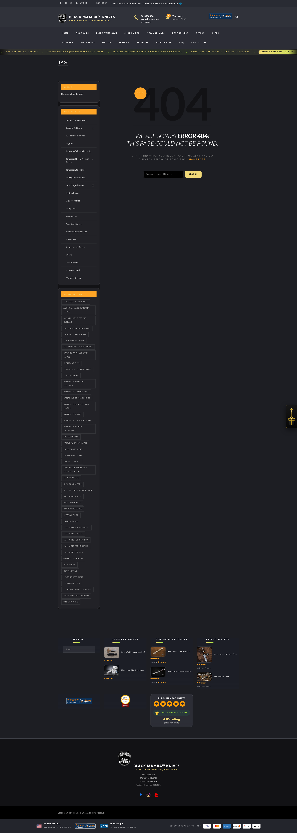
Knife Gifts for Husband (75, 546)
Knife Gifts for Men (73, 552)
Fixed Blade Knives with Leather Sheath (75, 469)
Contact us (199, 42)
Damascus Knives (72, 414)
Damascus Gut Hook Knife (76, 398)
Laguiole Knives (73, 201)
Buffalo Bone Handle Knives (78, 346)
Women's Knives (73, 278)
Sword (69, 255)
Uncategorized (73, 270)
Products (82, 33)
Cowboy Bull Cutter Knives (77, 369)
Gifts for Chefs (71, 478)
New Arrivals (156, 33)
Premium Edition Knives (76, 232)
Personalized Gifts (73, 577)
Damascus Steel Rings (75, 170)
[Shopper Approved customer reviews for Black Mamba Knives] (85, 826)
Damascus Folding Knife (76, 392)
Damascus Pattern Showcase (73, 428)
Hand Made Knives (72, 509)
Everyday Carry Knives (75, 443)
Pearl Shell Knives (73, 224)
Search (193, 174)
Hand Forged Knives (75, 185)
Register (101, 3)
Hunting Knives (72, 193)
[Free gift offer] (291, 416)
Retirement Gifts (71, 583)
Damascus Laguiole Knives (77, 420)
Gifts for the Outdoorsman (77, 490)
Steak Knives (71, 239)
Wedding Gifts (70, 602)
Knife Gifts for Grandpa (75, 540)
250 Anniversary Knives (76, 120)
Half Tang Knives (72, 502)
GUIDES (106, 42)
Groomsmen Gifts (72, 496)
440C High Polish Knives (75, 301)
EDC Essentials (70, 437)
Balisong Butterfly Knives (76, 328)
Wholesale (88, 42)
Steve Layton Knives (75, 247)
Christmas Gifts (71, 363)
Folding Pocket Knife (75, 178)
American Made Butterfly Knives (76, 310)
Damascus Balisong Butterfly (78, 151)
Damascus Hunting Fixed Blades (76, 406)
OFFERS (200, 33)
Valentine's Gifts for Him (76, 595)
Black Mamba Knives (73, 340)
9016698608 (147, 16)
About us (142, 42)
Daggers (69, 143)
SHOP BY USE (132, 33)
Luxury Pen (70, 208)
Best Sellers (180, 33)
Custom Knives (70, 375)
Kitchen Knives (70, 521)
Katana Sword (70, 515)
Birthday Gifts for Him (74, 334)
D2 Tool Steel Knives (75, 136)
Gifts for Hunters (72, 484)
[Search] (237, 17)
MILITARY (67, 42)
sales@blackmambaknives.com (150, 21)
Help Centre (164, 42)
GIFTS (215, 33)
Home (65, 33)
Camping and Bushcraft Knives (75, 355)
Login (83, 3)
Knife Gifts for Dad (73, 533)
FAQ (181, 42)
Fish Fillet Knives (72, 461)
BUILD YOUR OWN (106, 33)
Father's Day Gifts (72, 449)
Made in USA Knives (73, 558)
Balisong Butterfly (74, 128)
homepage (197, 160)
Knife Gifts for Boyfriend (76, 527)
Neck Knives (69, 564)
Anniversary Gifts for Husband (74, 320)
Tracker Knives (72, 263)
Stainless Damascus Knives (77, 589)
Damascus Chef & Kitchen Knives (77, 160)
